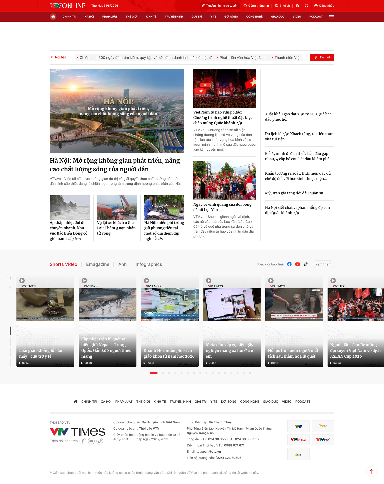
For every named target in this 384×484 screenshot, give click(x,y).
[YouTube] (297, 264)
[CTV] (298, 440)
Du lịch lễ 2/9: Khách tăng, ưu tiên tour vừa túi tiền (299, 136)
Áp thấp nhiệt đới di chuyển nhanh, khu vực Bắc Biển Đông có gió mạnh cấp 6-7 (68, 231)
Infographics (149, 264)
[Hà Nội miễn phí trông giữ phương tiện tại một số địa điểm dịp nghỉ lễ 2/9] (164, 207)
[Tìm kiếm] (308, 6)
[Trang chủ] (53, 16)
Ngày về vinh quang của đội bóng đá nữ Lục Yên (222, 207)
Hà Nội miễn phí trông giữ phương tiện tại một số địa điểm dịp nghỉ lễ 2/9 (164, 231)
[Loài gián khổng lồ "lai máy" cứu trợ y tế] (45, 321)
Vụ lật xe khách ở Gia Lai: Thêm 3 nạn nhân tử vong (116, 228)
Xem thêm (323, 264)
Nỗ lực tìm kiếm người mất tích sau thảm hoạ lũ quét (293, 353)
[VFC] (298, 426)
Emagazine (98, 264)
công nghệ (254, 16)
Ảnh (122, 264)
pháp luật (110, 16)
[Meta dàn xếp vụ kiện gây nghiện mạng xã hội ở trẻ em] (232, 321)
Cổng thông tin (258, 6)
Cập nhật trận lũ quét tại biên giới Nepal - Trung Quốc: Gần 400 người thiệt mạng (106, 348)
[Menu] (331, 17)
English (285, 6)
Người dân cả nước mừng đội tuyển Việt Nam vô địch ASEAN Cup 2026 (355, 350)
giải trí (197, 16)
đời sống (231, 16)
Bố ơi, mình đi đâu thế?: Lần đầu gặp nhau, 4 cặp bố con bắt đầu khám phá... (298, 156)
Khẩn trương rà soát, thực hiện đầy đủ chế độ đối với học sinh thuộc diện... (298, 176)
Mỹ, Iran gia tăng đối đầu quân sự (294, 193)
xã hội (89, 16)
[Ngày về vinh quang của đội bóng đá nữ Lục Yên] (224, 180)
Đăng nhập (326, 6)
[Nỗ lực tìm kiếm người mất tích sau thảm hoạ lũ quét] (294, 321)
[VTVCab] (323, 440)
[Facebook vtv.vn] (298, 6)
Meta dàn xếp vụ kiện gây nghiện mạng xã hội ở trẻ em (229, 350)
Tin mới (325, 57)
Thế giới (132, 16)
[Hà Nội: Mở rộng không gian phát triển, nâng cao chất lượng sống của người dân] (117, 111)
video (297, 16)
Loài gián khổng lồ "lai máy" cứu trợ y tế (40, 353)
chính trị (69, 16)
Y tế (213, 16)
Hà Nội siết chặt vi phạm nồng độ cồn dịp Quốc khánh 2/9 (297, 210)
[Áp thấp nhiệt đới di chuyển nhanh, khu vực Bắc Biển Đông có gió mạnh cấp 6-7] (70, 207)
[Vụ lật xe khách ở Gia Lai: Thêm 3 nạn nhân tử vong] (117, 207)
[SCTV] (298, 454)
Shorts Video (63, 264)
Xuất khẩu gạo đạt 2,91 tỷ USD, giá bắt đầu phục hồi (298, 117)
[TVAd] (323, 426)
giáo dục (277, 16)
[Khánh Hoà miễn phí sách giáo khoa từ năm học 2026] (170, 321)
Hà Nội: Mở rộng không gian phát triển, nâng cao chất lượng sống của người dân (115, 165)
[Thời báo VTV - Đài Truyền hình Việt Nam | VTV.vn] (67, 5)
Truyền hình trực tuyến (222, 6)
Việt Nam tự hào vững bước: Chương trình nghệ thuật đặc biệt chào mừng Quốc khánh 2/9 (222, 117)
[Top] (371, 471)
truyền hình (174, 16)
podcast (316, 16)
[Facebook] (289, 264)
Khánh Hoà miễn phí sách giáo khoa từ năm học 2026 (169, 353)
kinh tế (151, 16)
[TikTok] (305, 264)
